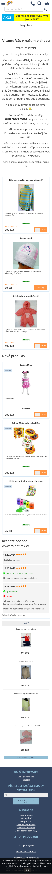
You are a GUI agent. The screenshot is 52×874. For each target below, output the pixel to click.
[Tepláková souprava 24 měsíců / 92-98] (26, 737)
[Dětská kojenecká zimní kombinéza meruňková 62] (26, 313)
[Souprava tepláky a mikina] (26, 640)
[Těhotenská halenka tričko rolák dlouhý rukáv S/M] (26, 197)
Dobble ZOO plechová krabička (26, 423)
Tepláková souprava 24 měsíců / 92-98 (26, 726)
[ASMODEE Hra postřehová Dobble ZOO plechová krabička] (25, 440)
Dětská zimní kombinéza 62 (26, 296)
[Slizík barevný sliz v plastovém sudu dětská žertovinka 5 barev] (26, 498)
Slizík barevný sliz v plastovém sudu (26, 481)
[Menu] (3, 3)
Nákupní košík (26, 821)
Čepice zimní (26, 238)
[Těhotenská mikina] (26, 672)
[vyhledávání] (41, 4)
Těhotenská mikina (26, 661)
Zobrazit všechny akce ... (26, 757)
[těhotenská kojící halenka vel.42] (26, 704)
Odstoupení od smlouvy (26, 830)
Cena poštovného (26, 776)
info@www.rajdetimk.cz (26, 857)
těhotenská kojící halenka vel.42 (26, 693)
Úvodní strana (26, 815)
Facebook (26, 779)
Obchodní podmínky (26, 824)
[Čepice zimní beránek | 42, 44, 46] (26, 255)
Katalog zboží (26, 818)
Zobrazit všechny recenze (13, 615)
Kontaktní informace (26, 827)
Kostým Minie (26, 365)
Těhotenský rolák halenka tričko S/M (26, 180)
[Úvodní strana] (10, 3)
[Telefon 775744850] (33, 5)
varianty (40, 287)
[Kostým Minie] (26, 383)
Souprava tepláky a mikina (26, 629)
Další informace (40, 866)
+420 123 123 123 (26, 851)
